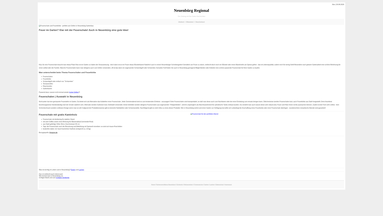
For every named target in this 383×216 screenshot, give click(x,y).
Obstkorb (181, 22)
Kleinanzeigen (188, 184)
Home (153, 184)
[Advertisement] (191, 48)
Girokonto (180, 184)
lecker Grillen (74, 92)
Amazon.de (53, 132)
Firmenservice (198, 184)
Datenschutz (220, 184)
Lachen (81, 170)
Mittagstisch (190, 22)
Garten (206, 184)
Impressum (228, 184)
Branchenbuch (200, 22)
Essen (73, 170)
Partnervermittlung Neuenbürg (165, 184)
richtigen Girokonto (62, 177)
